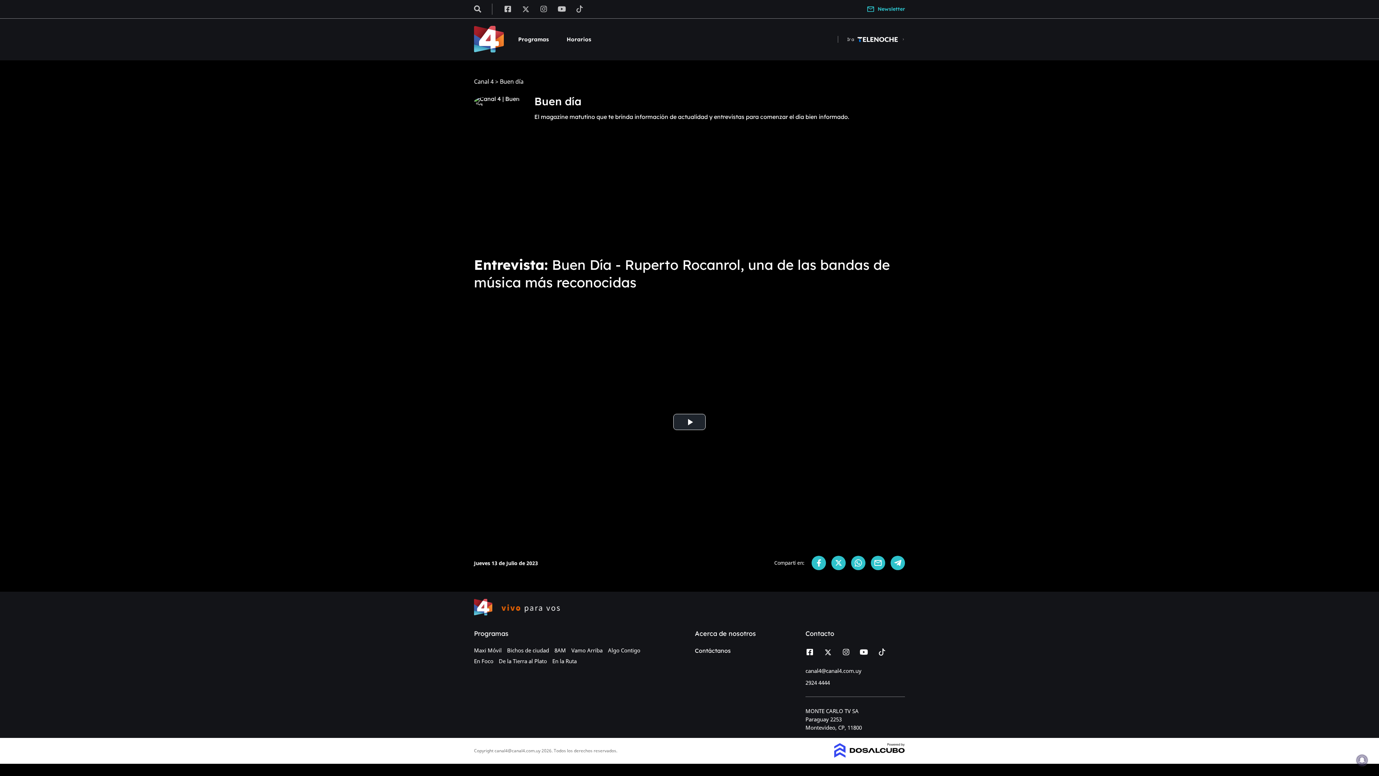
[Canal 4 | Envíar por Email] (878, 563)
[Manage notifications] (1362, 760)
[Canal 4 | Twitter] (525, 8)
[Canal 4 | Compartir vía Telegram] (898, 563)
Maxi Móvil (488, 650)
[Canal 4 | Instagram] (543, 8)
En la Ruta (564, 661)
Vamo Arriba (587, 650)
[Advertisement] (689, 197)
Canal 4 (484, 81)
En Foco (483, 661)
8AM (560, 650)
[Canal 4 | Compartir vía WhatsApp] (858, 563)
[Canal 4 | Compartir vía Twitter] (838, 563)
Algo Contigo (624, 650)
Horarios (579, 39)
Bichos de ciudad (528, 650)
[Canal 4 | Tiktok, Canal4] (579, 8)
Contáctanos (713, 650)
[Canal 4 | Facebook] (507, 8)
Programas (533, 39)
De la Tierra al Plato (523, 661)
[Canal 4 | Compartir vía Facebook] (819, 563)
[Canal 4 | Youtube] (561, 8)
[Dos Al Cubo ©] (869, 755)
